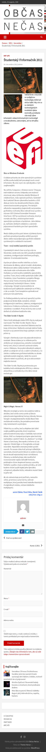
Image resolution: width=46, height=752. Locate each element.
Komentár (7, 568)
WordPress (35, 748)
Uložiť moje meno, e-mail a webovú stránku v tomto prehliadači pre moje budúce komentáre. (21, 635)
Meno (6, 598)
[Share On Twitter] (27, 531)
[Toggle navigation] (5, 37)
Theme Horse (25, 745)
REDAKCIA (8, 719)
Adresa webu (9, 620)
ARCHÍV (7, 725)
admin (20, 64)
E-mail (6, 609)
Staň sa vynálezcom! (14, 538)
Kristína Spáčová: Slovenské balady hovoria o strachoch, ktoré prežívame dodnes (26, 685)
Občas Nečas (34, 741)
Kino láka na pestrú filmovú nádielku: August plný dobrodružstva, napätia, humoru (25, 693)
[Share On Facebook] (22, 531)
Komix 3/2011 (35, 546)
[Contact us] (32, 531)
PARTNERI (8, 722)
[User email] (23, 525)
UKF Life (7, 56)
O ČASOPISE (8, 716)
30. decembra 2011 (11, 64)
